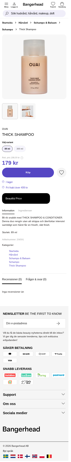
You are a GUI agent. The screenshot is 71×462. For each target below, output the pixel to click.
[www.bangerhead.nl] (13, 456)
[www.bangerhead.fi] (27, 456)
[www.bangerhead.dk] (20, 456)
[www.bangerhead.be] (49, 456)
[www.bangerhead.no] (35, 456)
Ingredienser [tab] (25, 210)
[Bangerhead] (34, 4)
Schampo (7, 29)
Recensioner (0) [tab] (12, 279)
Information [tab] (8, 210)
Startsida (7, 22)
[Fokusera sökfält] (7, 13)
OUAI (5, 128)
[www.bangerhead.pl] (42, 456)
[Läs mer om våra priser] (22, 157)
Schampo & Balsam (45, 22)
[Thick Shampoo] (10, 111)
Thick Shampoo (17, 265)
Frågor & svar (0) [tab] (36, 279)
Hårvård (23, 22)
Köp (28, 172)
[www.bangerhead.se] (6, 456)
